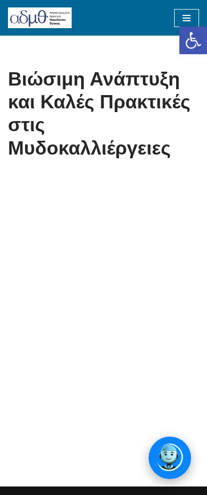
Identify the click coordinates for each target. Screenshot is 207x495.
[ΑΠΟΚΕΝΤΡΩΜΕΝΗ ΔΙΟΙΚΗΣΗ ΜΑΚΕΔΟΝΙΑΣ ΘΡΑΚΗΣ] (40, 17)
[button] (193, 40)
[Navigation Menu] (186, 18)
